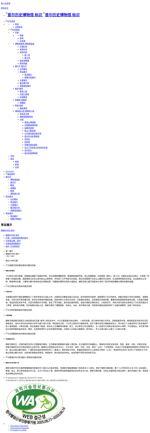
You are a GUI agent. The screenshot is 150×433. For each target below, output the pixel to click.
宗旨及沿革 (24, 114)
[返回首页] (43, 15)
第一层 (27, 55)
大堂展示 (23, 80)
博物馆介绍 (15, 194)
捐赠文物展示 (30, 77)
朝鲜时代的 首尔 (8, 231)
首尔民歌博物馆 (31, 153)
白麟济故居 (29, 128)
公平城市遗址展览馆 (32, 134)
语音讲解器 (24, 61)
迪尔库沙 (28, 150)
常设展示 (23, 72)
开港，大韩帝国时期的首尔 (17, 238)
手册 (17, 33)
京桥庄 (27, 139)
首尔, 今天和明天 (13, 246)
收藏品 (22, 103)
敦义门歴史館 (30, 131)
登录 (17, 24)
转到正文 (4, 8)
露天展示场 (24, 83)
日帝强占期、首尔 (13, 241)
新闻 (12, 191)
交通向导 (23, 47)
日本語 (22, 41)
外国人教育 (24, 94)
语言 (12, 159)
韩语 (21, 35)
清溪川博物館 (30, 122)
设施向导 (23, 52)
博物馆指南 (15, 180)
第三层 (27, 58)
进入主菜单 (5, 3)
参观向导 (23, 49)
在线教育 (23, 97)
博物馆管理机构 (26, 117)
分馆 (21, 120)
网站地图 (23, 63)
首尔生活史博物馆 (31, 136)
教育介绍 (23, 91)
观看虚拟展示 (25, 86)
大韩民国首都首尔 (13, 244)
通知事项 (23, 108)
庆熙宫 (27, 142)
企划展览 (23, 69)
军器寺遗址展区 (31, 145)
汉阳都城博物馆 (31, 125)
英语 (21, 38)
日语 (17, 167)
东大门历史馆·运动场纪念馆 (35, 148)
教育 (12, 185)
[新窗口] (35, 424)
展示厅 (8, 177)
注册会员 (18, 27)
